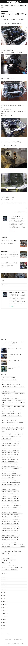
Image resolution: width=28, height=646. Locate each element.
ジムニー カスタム (7, 558)
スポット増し (6, 434)
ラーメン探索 (5, 569)
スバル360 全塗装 (7, 546)
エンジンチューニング (18, 393)
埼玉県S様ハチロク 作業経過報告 (10, 523)
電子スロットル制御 (7, 406)
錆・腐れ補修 (6, 429)
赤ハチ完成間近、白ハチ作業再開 (9, 263)
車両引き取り (5, 553)
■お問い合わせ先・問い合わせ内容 (10, 386)
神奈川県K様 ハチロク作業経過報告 (11, 447)
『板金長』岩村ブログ (8, 424)
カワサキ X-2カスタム (17, 567)
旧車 (4, 415)
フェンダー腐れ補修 (17, 429)
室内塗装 (16, 443)
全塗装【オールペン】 (8, 427)
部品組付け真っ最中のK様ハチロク (8, 243)
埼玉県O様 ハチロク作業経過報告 (10, 500)
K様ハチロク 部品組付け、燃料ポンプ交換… (11, 240)
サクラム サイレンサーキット (9, 379)
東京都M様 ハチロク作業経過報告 (10, 484)
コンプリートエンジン (8, 395)
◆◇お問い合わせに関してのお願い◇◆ (11, 384)
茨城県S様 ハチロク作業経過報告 (10, 452)
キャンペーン (16, 382)
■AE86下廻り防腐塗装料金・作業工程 (11, 441)
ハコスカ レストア (7, 544)
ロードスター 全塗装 (19, 546)
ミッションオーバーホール (8, 411)
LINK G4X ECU (19, 406)
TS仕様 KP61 (6, 549)
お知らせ (18, 551)
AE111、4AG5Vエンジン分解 (14, 366)
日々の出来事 (6, 388)
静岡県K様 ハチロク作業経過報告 (10, 491)
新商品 (22, 386)
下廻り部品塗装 (6, 443)
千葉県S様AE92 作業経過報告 (9, 532)
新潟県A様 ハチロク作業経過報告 (10, 445)
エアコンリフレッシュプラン (9, 422)
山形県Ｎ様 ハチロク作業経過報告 (10, 493)
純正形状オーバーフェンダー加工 (10, 431)
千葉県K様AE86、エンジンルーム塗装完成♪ (11, 251)
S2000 (15, 549)
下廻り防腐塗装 (6, 438)
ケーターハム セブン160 (8, 477)
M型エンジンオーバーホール (9, 420)
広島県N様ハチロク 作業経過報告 (10, 516)
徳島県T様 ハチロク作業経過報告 (10, 489)
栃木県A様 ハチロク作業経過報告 (10, 450)
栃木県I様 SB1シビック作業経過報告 (11, 509)
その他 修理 (6, 393)
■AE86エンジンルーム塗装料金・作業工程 (11, 436)
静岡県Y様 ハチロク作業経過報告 (10, 498)
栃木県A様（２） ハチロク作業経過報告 (11, 468)
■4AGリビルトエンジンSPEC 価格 (10, 398)
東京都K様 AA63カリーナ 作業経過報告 (12, 514)
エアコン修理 (21, 422)
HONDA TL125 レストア (9, 560)
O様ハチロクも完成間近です (7, 265)
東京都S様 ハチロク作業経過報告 (10, 503)
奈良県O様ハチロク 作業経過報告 (10, 526)
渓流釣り (14, 569)
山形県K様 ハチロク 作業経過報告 (11, 512)
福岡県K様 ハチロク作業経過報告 (9, 461)
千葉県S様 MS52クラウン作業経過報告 (11, 505)
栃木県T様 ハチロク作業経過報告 (10, 457)
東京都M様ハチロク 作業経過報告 (10, 539)
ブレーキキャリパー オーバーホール (11, 413)
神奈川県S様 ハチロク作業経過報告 (11, 507)
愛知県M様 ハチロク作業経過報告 (10, 463)
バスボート (5, 567)
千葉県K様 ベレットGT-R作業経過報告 (11, 475)
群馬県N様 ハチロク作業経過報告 (10, 454)
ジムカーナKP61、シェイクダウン (15, 348)
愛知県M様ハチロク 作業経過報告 (10, 530)
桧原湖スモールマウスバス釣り (9, 565)
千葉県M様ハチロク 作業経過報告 (10, 528)
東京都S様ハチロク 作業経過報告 (10, 521)
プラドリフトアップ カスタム (9, 555)
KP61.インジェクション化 (8, 377)
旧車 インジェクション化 (14, 415)
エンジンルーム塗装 (4, 11)
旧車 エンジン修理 (7, 418)
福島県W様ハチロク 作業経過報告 (10, 535)
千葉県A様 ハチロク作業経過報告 (10, 496)
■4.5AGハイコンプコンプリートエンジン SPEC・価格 (13, 403)
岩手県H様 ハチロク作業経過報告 (10, 466)
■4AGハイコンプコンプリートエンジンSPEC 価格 (13, 400)
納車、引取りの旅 (6, 382)
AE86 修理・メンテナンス (9, 391)
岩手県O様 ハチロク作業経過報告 (10, 459)
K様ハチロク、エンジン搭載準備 (14, 354)
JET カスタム (6, 562)
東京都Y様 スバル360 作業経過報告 (11, 519)
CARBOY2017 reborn (7, 551)
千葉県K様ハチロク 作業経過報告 (10, 542)
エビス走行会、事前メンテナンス (15, 360)
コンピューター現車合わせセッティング (11, 408)
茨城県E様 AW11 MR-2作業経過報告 (11, 482)
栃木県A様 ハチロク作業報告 (9, 470)
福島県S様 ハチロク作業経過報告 (10, 480)
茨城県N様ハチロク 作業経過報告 (10, 537)
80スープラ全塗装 (18, 544)
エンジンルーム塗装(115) (5, 202)
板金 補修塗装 (20, 427)
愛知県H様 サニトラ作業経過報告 (10, 486)
